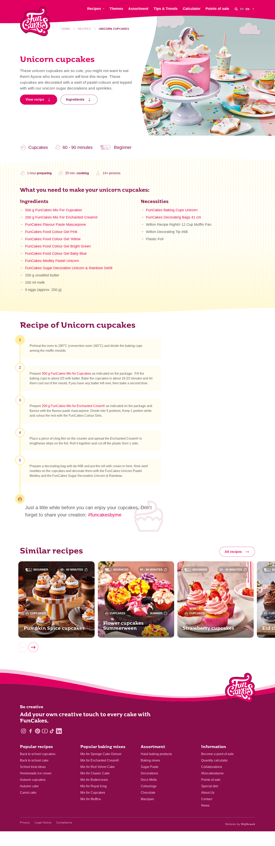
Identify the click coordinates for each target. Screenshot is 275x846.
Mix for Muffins (90, 799)
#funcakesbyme (104, 514)
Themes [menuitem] (116, 9)
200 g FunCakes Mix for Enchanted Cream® (73, 406)
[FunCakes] (35, 21)
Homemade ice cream (35, 773)
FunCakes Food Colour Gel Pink (51, 232)
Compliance (64, 822)
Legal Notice (43, 822)
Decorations (149, 773)
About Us (207, 792)
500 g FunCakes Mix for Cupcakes (66, 373)
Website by (240, 824)
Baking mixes (150, 760)
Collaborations (211, 767)
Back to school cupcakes (37, 754)
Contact (206, 799)
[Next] (33, 647)
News (205, 805)
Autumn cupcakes (32, 779)
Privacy (25, 822)
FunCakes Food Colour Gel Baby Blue (56, 253)
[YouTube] (44, 731)
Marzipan (147, 799)
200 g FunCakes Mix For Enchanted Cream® (61, 217)
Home (66, 28)
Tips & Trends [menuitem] (166, 9)
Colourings (148, 786)
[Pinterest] (37, 731)
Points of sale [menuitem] (217, 9)
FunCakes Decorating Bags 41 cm (173, 217)
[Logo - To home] (240, 688)
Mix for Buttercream (94, 779)
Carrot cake (28, 792)
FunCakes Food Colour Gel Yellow (53, 239)
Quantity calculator (214, 760)
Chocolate (148, 792)
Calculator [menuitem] (192, 9)
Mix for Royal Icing (93, 786)
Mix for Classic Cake (95, 773)
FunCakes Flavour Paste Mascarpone (55, 225)
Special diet (209, 786)
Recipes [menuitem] (94, 9)
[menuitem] (247, 9)
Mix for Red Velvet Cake (97, 767)
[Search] (236, 9)
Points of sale (210, 779)
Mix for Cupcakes (92, 792)
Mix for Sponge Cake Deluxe (100, 754)
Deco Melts (149, 779)
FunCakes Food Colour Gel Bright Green (58, 246)
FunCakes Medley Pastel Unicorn (52, 261)
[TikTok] (51, 731)
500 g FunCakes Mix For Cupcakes (53, 210)
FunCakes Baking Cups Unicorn (171, 210)
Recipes (84, 28)
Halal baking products (156, 754)
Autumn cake (29, 786)
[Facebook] (30, 731)
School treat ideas (33, 767)
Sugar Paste (149, 767)
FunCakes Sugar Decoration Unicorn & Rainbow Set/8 (68, 268)
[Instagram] (23, 731)
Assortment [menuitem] (138, 9)
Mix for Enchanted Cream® (99, 760)
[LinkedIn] (58, 731)
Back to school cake (34, 760)
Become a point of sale (217, 754)
